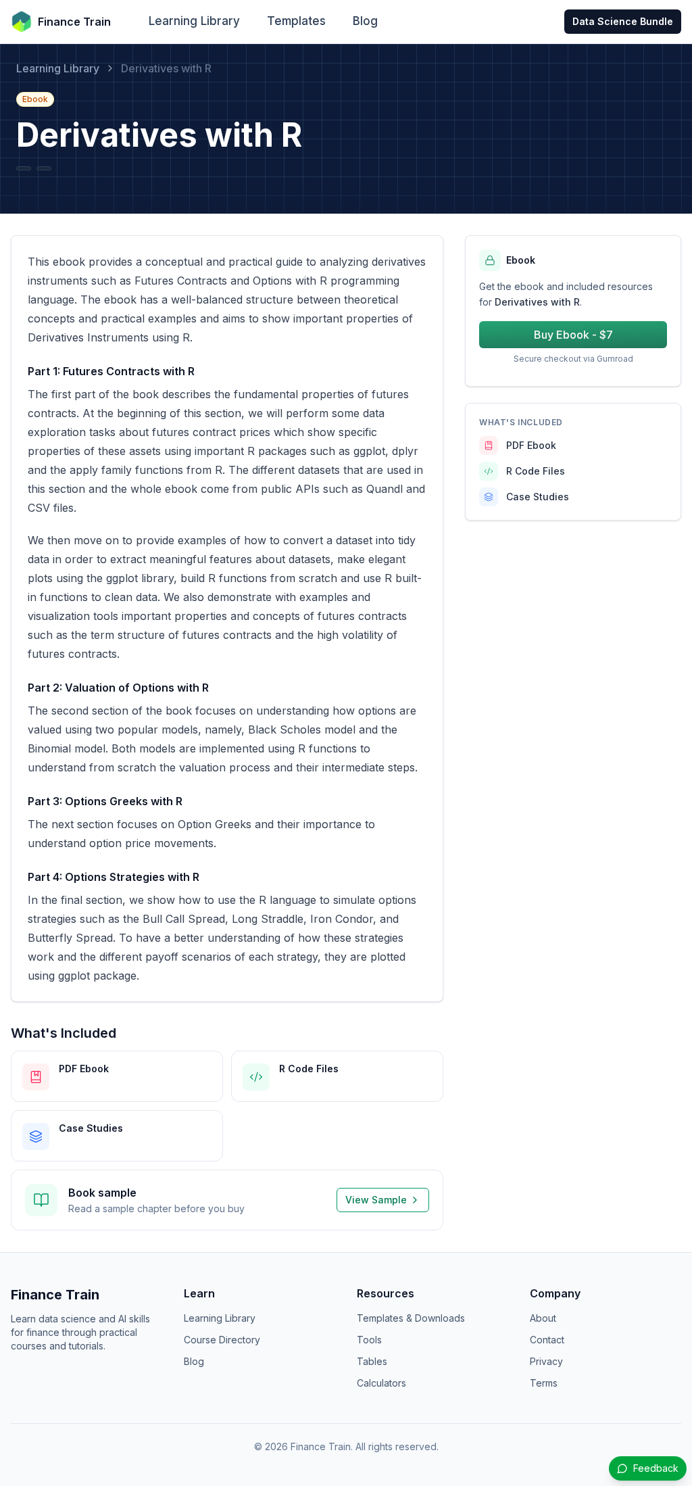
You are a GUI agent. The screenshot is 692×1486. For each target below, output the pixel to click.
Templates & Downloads (411, 1318)
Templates (296, 21)
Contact (547, 1339)
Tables (372, 1361)
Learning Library (194, 21)
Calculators (381, 1383)
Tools (369, 1339)
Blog (365, 21)
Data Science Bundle (622, 21)
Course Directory (222, 1339)
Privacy (546, 1361)
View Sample (376, 1199)
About (543, 1318)
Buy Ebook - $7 (573, 334)
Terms (544, 1383)
